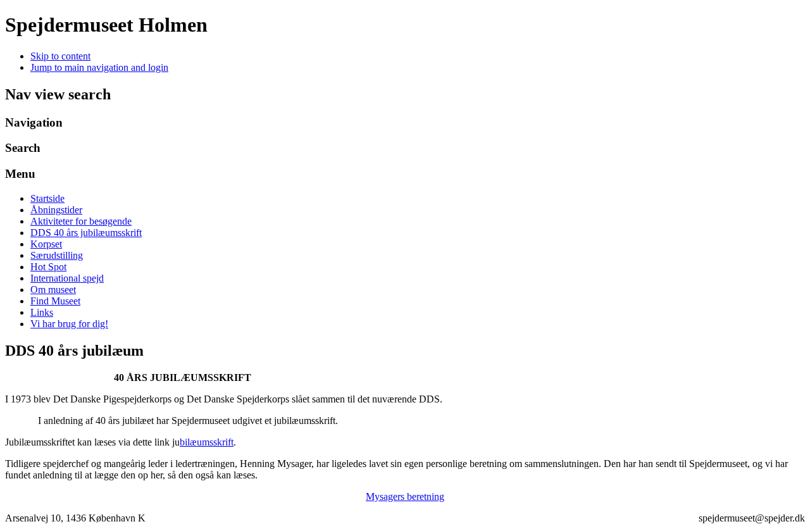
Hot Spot (48, 266)
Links (41, 312)
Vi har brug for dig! (69, 323)
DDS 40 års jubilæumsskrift (86, 232)
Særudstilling (56, 255)
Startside (47, 198)
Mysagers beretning (405, 496)
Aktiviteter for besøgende (81, 221)
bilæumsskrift (207, 442)
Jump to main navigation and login (99, 67)
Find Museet (55, 301)
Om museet (53, 289)
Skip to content (60, 56)
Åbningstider (56, 209)
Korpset (46, 244)
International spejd (67, 278)
